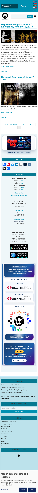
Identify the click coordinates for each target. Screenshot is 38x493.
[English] (34, 1)
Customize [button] (4, 489)
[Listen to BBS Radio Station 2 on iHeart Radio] (19, 298)
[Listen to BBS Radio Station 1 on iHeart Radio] (19, 287)
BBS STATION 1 (19, 210)
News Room (4, 434)
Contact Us (4, 441)
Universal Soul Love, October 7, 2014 (17, 78)
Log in (30, 6)
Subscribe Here (19, 360)
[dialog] (19, 482)
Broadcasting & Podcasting (8, 421)
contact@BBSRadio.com (16, 392)
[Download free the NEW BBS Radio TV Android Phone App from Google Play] (19, 247)
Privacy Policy (5, 443)
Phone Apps (4, 436)
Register (23, 6)
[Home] (5, 16)
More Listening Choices (19, 195)
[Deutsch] (36, 3)
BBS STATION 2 (19, 219)
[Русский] (34, 7)
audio (22, 181)
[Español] (36, 7)
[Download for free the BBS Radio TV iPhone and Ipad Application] (19, 255)
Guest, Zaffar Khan (7, 112)
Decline (23, 489)
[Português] (36, 5)
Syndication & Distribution (8, 431)
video (22, 187)
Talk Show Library (5, 426)
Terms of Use (4, 446)
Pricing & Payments (6, 424)
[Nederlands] (36, 1)
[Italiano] (34, 5)
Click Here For (19, 193)
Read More (4, 71)
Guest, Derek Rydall (7, 66)
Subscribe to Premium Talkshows (9, 6)
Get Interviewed (5, 429)
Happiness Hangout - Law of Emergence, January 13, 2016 (17, 25)
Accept (32, 489)
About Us (3, 438)
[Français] (34, 3)
